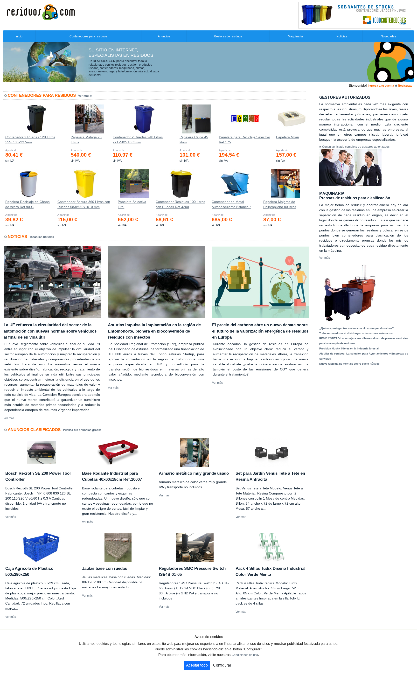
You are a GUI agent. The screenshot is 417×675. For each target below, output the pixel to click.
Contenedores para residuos (88, 36)
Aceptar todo (197, 665)
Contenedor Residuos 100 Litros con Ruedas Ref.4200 (180, 204)
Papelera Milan (287, 137)
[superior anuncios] (354, 15)
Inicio (18, 36)
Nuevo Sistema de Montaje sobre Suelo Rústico (349, 363)
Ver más (9, 418)
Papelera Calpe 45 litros (194, 139)
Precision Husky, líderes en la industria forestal (349, 348)
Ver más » (85, 95)
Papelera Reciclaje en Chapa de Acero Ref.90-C (27, 204)
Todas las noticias (41, 237)
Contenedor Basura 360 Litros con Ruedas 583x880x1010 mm (83, 204)
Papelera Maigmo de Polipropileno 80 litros (279, 204)
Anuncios (164, 36)
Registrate (405, 85)
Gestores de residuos (228, 36)
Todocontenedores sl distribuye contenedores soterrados (356, 333)
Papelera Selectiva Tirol (132, 204)
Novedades (388, 36)
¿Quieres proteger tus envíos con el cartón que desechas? (356, 328)
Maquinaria (295, 36)
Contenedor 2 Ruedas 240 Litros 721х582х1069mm (138, 139)
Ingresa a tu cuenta (381, 85)
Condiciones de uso (245, 655)
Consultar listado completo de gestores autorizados (355, 146)
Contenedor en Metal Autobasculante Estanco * (231, 204)
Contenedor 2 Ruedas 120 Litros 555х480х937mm (30, 139)
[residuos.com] (41, 12)
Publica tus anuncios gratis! (82, 430)
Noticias (341, 36)
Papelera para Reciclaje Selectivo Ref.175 (244, 139)
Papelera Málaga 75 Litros (86, 139)
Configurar (222, 665)
